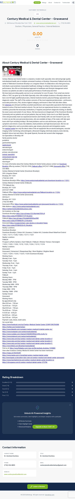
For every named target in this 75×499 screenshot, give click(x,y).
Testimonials (66, 2)
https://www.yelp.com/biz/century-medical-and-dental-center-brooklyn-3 (27, 343)
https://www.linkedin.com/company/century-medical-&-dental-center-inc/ (27, 329)
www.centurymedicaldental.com (46, 23)
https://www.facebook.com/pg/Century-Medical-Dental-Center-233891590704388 (30, 325)
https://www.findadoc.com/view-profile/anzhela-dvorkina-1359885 (32, 348)
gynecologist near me (9, 157)
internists (8, 105)
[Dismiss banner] (70, 405)
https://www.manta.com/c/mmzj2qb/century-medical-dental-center (25, 355)
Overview (37, 2)
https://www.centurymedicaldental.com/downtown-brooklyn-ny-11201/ (45, 180)
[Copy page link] (73, 2)
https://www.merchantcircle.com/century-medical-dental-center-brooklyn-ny (28, 360)
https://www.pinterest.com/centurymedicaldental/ (19, 336)
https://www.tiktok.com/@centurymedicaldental (18, 346)
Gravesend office (59, 166)
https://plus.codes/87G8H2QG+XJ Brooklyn (17, 225)
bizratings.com (49, 495)
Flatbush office (37, 166)
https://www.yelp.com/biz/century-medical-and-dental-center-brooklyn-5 (27, 341)
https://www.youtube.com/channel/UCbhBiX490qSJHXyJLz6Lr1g (24, 334)
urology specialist (8, 154)
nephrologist (6, 145)
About (50, 2)
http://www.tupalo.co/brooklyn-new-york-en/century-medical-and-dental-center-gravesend (33, 358)
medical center (10, 128)
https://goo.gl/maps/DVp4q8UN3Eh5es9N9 (24, 218)
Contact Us (57, 2)
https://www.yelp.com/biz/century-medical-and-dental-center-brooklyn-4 (27, 339)
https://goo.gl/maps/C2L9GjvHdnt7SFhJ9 (30, 214)
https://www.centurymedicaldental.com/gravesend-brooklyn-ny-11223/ (39, 204)
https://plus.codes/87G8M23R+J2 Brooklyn (17, 221)
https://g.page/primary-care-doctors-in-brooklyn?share (29, 223)
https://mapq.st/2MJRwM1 (11, 353)
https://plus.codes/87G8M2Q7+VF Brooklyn (17, 216)
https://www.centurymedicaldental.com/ (26, 206)
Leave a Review (39, 486)
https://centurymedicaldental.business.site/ (17, 209)
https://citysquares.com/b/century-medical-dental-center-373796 (24, 362)
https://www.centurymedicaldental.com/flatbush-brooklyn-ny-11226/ (36, 192)
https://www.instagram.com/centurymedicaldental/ (19, 332)
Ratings (44, 2)
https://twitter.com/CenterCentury (13, 327)
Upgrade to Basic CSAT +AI (45, 427)
